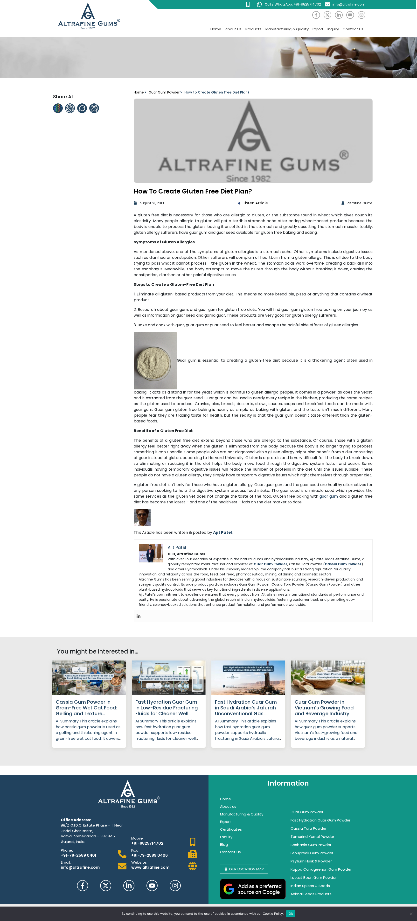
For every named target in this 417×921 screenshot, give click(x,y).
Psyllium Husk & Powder (311, 861)
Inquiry (333, 29)
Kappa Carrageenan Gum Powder (321, 869)
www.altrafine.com (150, 867)
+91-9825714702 (147, 843)
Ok (291, 913)
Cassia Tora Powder (309, 828)
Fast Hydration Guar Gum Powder (320, 820)
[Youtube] (350, 15)
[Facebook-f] (316, 15)
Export (318, 29)
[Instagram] (361, 15)
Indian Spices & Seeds (310, 885)
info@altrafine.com (80, 867)
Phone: (67, 850)
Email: (66, 862)
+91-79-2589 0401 (78, 855)
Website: (139, 862)
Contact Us (353, 29)
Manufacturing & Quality (287, 29)
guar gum (329, 496)
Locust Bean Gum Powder (314, 877)
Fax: (134, 850)
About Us (233, 29)
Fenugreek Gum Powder (312, 852)
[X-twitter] (327, 15)
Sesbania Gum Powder (311, 844)
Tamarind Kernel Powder (312, 836)
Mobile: (137, 838)
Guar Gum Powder (164, 92)
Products (253, 29)
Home (215, 29)
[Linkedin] (138, 616)
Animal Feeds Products (311, 893)
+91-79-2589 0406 (149, 855)
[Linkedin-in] (339, 15)
